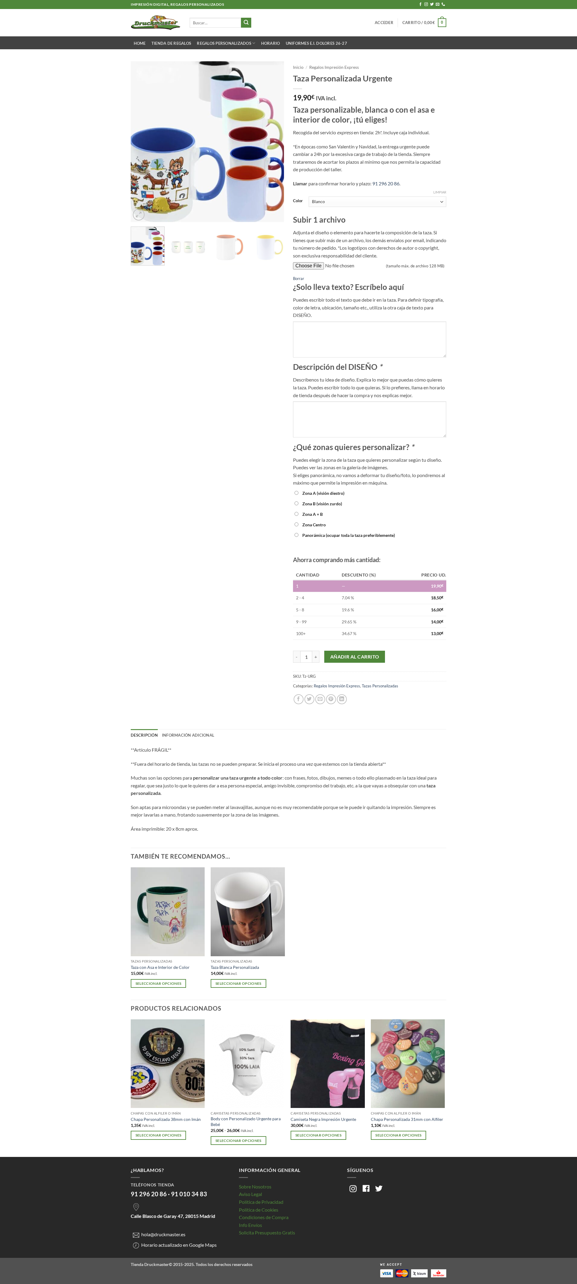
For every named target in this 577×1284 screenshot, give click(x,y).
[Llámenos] (443, 4)
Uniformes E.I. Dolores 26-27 (316, 43)
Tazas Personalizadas (380, 685)
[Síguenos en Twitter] (432, 4)
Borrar (298, 278)
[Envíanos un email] (437, 4)
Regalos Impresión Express (334, 67)
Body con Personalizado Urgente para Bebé (246, 1121)
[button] (384, 23)
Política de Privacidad (261, 1202)
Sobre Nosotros (255, 1186)
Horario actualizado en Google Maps (179, 1245)
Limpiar (439, 192)
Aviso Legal (250, 1194)
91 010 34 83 (189, 1193)
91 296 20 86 (385, 183)
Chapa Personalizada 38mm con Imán (166, 1119)
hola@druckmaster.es (163, 1234)
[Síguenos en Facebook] (420, 4)
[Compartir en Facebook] (299, 699)
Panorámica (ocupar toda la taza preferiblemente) (348, 535)
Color (298, 201)
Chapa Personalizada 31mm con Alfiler (407, 1119)
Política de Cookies (258, 1209)
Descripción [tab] (144, 735)
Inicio (298, 67)
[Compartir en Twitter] (309, 699)
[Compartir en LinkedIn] (342, 699)
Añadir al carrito (354, 656)
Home (140, 43)
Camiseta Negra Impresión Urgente (323, 1119)
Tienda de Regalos (171, 43)
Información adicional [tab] (188, 735)
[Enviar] (246, 23)
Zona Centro (314, 524)
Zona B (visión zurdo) (322, 503)
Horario (270, 43)
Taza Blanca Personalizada (235, 967)
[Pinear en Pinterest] (331, 699)
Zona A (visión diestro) (323, 493)
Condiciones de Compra (263, 1217)
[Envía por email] (320, 699)
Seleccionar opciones (159, 983)
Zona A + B (312, 514)
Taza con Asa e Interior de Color (160, 967)
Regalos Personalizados (224, 43)
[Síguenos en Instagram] (426, 4)
